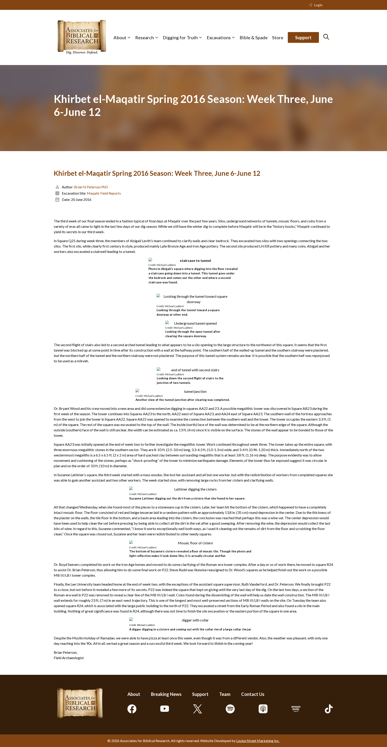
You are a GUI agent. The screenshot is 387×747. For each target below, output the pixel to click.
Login (318, 5)
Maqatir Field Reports (104, 193)
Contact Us (252, 694)
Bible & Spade (254, 37)
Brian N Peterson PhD (91, 187)
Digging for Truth (180, 37)
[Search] (326, 36)
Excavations (219, 37)
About (120, 37)
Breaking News (166, 694)
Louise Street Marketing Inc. (258, 740)
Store (277, 37)
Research (144, 37)
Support (303, 37)
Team (224, 694)
